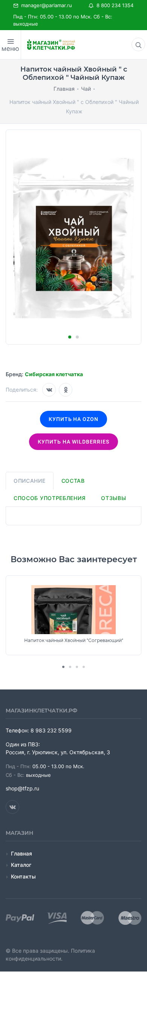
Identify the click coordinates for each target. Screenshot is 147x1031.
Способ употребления (49, 498)
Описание (30, 480)
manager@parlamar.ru (45, 5)
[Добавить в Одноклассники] (65, 390)
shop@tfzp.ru (22, 788)
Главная (21, 853)
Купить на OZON (74, 419)
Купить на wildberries (73, 442)
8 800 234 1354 (113, 5)
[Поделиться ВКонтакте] (49, 390)
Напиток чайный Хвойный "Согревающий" (73, 640)
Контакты (23, 876)
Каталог (21, 865)
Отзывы (113, 498)
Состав (73, 480)
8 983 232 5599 (51, 730)
